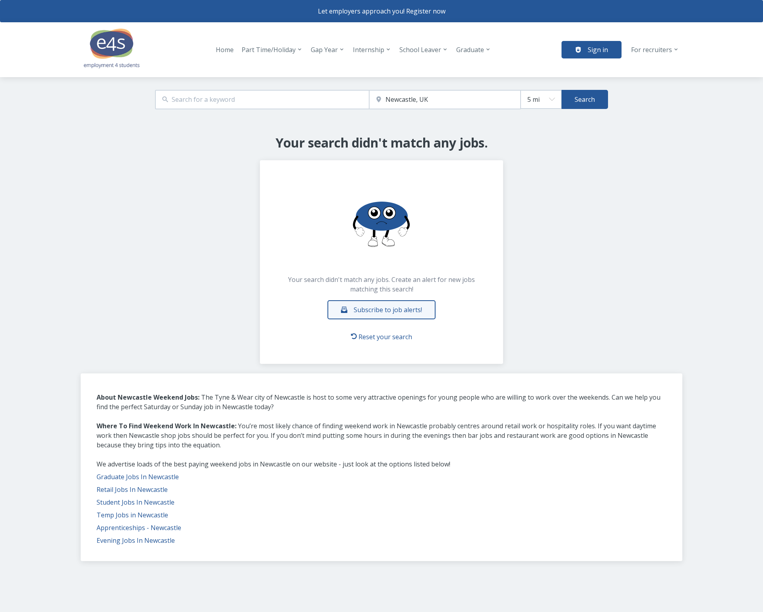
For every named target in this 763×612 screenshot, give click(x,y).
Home (225, 49)
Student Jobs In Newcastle (135, 502)
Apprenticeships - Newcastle (139, 527)
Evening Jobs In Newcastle (136, 540)
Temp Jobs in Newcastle (132, 515)
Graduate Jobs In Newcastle (138, 476)
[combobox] (262, 99)
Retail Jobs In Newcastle (132, 489)
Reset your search (385, 336)
